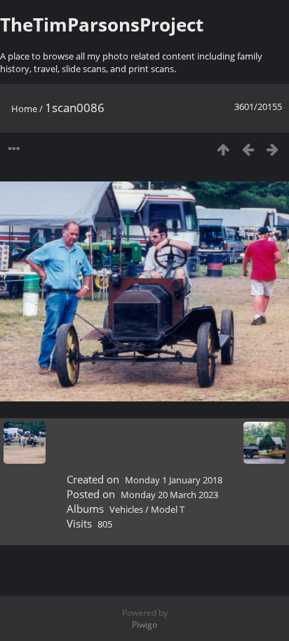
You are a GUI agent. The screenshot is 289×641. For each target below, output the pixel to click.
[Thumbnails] (223, 148)
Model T (167, 509)
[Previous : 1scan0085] (248, 148)
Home (24, 108)
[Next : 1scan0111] (272, 148)
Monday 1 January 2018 (173, 480)
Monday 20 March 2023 (169, 494)
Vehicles (126, 509)
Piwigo (144, 624)
